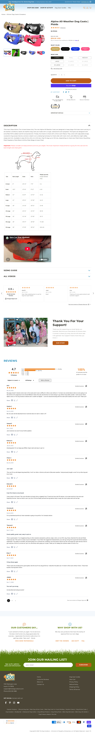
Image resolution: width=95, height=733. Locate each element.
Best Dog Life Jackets (82, 712)
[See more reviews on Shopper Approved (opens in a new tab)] (17, 400)
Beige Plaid (55, 48)
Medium (85, 57)
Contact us (40, 684)
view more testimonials (24, 641)
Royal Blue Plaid (75, 49)
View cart (72, 679)
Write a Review (45, 380)
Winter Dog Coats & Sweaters (16, 14)
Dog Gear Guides (74, 677)
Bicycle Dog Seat (24, 709)
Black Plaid (65, 48)
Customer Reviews (43, 679)
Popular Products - (12, 709)
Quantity (54, 74)
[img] (11, 292)
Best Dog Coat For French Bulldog (55, 709)
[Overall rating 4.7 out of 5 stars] (55, 28)
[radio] (47, 369)
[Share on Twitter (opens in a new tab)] (14, 400)
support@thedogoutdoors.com (14, 688)
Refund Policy (73, 684)
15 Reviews (63, 27)
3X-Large (57, 65)
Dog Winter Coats (81, 709)
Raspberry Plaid (85, 49)
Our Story (60, 343)
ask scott (75, 641)
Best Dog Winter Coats (37, 709)
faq (83, 641)
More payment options (71, 89)
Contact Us (85, 1)
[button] (84, 8)
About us (40, 682)
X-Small (57, 57)
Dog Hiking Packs (56, 712)
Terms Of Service (74, 689)
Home (3, 14)
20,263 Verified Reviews (12, 294)
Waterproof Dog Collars (30, 712)
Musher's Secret (70, 709)
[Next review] (93, 293)
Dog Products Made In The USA (47, 714)
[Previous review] (1, 293)
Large (57, 61)
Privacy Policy (73, 682)
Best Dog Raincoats (68, 712)
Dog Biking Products (44, 712)
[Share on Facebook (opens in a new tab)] (12, 400)
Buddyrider (18, 712)
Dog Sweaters (10, 712)
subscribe (83, 665)
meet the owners (62, 641)
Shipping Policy (74, 687)
